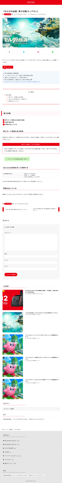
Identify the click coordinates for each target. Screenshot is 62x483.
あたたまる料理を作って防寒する (18, 99)
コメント (7, 232)
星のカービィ (10, 463)
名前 (5, 254)
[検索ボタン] (59, 2)
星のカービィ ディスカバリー (36, 419)
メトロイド (9, 460)
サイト (6, 266)
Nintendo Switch (12, 441)
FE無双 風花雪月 (7, 419)
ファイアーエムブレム (13, 456)
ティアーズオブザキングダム (20, 14)
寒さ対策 (8, 95)
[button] (9, 52)
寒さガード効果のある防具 (16, 97)
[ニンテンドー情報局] (31, 2)
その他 (8, 452)
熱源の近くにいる (13, 101)
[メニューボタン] (2, 2)
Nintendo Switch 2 (12, 444)
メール (6, 260)
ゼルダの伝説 (7, 14)
